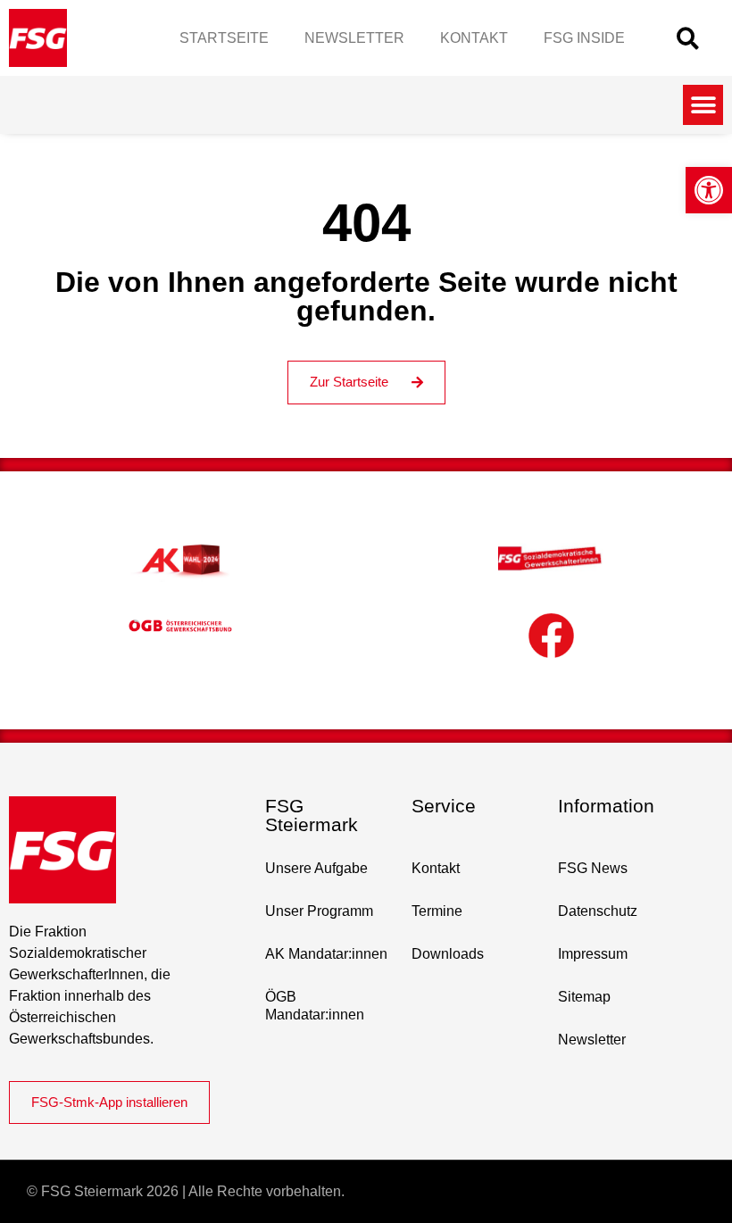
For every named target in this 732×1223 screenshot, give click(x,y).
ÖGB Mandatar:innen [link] (314, 1005)
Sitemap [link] (584, 996)
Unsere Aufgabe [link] (316, 868)
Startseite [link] (224, 38)
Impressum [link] (593, 953)
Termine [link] (437, 911)
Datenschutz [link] (597, 911)
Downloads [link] (448, 953)
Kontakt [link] (474, 38)
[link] (709, 190)
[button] (688, 38)
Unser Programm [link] (319, 911)
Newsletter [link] (354, 38)
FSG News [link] (593, 868)
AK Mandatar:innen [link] (326, 953)
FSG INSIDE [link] (584, 38)
